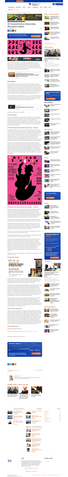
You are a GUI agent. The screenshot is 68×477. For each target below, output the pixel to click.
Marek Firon (46, 61)
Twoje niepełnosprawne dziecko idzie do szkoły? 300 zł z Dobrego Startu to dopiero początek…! (12, 395)
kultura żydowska (29, 95)
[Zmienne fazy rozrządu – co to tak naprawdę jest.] (46, 125)
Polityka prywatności (34, 475)
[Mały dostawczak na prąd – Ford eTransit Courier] (46, 153)
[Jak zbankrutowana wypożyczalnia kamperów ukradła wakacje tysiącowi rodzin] (46, 206)
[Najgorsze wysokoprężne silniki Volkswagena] (46, 106)
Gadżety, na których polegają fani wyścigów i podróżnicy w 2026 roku (55, 227)
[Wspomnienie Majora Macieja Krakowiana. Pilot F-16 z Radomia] (46, 180)
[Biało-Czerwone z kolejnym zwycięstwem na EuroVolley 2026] (9, 417)
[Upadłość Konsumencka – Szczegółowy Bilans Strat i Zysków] (28, 435)
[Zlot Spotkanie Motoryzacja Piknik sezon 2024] (28, 422)
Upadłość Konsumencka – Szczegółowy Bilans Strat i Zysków (36, 434)
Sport (41, 7)
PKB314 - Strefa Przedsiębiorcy (51, 14)
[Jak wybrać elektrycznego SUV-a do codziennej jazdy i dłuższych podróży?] (46, 138)
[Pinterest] (13, 31)
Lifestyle (24, 21)
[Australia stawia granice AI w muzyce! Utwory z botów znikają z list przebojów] (36, 390)
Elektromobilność (48, 129)
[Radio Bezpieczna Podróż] (34, 4)
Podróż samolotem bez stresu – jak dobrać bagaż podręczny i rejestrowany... (55, 222)
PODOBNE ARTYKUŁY (12, 384)
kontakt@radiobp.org (34, 471)
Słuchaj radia (36, 36)
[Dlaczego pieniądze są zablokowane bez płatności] (46, 212)
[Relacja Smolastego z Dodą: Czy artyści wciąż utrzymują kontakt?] (46, 165)
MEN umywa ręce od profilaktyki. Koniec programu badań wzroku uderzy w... (55, 85)
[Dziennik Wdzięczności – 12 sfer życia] (46, 326)
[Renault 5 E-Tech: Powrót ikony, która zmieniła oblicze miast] (46, 148)
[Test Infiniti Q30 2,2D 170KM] (46, 115)
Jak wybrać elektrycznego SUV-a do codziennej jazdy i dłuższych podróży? (55, 137)
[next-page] (9, 400)
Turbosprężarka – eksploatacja (55, 118)
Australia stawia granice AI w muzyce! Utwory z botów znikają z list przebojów (36, 395)
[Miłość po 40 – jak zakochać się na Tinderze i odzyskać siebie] (46, 321)
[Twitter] (11, 31)
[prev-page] (8, 400)
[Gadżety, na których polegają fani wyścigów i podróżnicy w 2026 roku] (46, 227)
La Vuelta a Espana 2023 (38, 370)
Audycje (29, 7)
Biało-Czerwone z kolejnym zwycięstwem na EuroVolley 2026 (17, 417)
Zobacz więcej (20, 476)
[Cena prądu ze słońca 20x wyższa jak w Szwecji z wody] (46, 38)
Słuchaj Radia (20, 1)
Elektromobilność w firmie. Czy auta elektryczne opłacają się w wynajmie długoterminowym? (55, 142)
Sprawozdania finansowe (52, 475)
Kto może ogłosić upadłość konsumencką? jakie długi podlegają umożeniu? (36, 444)
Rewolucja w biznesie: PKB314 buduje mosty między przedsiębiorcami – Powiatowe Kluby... (51, 274)
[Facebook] (58, 1)
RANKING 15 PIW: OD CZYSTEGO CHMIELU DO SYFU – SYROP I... (37, 416)
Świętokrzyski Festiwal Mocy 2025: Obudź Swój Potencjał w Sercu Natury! (55, 294)
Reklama (45, 7)
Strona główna (11, 7)
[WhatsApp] (15, 31)
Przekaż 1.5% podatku (14, 9)
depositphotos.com (35, 468)
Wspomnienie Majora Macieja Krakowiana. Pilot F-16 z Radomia (55, 180)
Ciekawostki (33, 393)
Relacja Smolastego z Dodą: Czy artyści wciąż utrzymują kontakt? (54, 165)
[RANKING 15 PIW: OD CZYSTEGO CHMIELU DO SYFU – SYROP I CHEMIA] (28, 417)
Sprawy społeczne (48, 47)
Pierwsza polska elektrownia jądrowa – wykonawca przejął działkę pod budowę (55, 33)
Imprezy (46, 157)
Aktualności (18, 7)
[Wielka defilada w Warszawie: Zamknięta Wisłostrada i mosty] (46, 161)
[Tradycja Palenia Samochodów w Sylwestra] (46, 176)
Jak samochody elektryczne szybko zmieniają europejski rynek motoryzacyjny (54, 132)
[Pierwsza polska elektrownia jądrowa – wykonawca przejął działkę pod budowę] (46, 33)
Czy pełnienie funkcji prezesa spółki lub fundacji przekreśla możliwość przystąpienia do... (36, 439)
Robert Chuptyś (11, 28)
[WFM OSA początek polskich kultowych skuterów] (46, 110)
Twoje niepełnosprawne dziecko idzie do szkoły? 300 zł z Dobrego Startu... (52, 59)
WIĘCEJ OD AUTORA (23, 384)
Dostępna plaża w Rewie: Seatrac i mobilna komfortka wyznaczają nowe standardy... (55, 80)
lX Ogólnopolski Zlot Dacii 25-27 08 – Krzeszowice (13, 371)
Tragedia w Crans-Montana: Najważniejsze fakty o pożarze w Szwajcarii (55, 170)
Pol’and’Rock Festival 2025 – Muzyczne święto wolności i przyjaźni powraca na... (55, 284)
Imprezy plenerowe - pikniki (14, 21)
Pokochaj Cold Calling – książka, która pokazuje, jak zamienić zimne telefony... (54, 310)
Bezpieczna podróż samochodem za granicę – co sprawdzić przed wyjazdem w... (55, 217)
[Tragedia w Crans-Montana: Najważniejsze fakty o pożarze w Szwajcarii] (46, 171)
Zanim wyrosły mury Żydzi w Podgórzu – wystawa (28, 331)
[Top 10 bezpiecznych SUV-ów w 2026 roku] (28, 412)
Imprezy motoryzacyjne (48, 42)
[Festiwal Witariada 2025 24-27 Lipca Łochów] (46, 290)
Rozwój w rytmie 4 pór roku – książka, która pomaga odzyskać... (55, 330)
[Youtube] (60, 1)
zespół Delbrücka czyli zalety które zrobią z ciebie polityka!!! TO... (18, 422)
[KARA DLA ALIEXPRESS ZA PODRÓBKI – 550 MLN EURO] (46, 28)
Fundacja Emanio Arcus (44, 475)
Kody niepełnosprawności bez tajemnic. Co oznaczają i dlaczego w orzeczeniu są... (55, 75)
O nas (49, 7)
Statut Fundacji (59, 475)
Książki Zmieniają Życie (49, 306)
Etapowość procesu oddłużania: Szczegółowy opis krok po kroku (37, 449)
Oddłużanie (51, 197)
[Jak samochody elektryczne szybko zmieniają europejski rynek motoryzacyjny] (46, 133)
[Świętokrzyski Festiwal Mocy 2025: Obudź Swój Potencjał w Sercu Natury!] (46, 295)
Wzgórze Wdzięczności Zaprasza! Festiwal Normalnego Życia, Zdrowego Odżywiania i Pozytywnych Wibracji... (55, 300)
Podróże (46, 203)
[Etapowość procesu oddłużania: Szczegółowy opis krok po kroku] (28, 450)
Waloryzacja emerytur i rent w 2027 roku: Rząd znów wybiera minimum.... (55, 70)
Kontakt (39, 475)
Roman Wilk (46, 277)
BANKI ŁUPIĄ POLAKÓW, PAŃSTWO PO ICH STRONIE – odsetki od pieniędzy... (55, 23)
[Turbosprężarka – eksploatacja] (46, 120)
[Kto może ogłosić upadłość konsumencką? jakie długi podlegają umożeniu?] (28, 445)
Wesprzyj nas (37, 353)
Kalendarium (20, 21)
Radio (24, 7)
